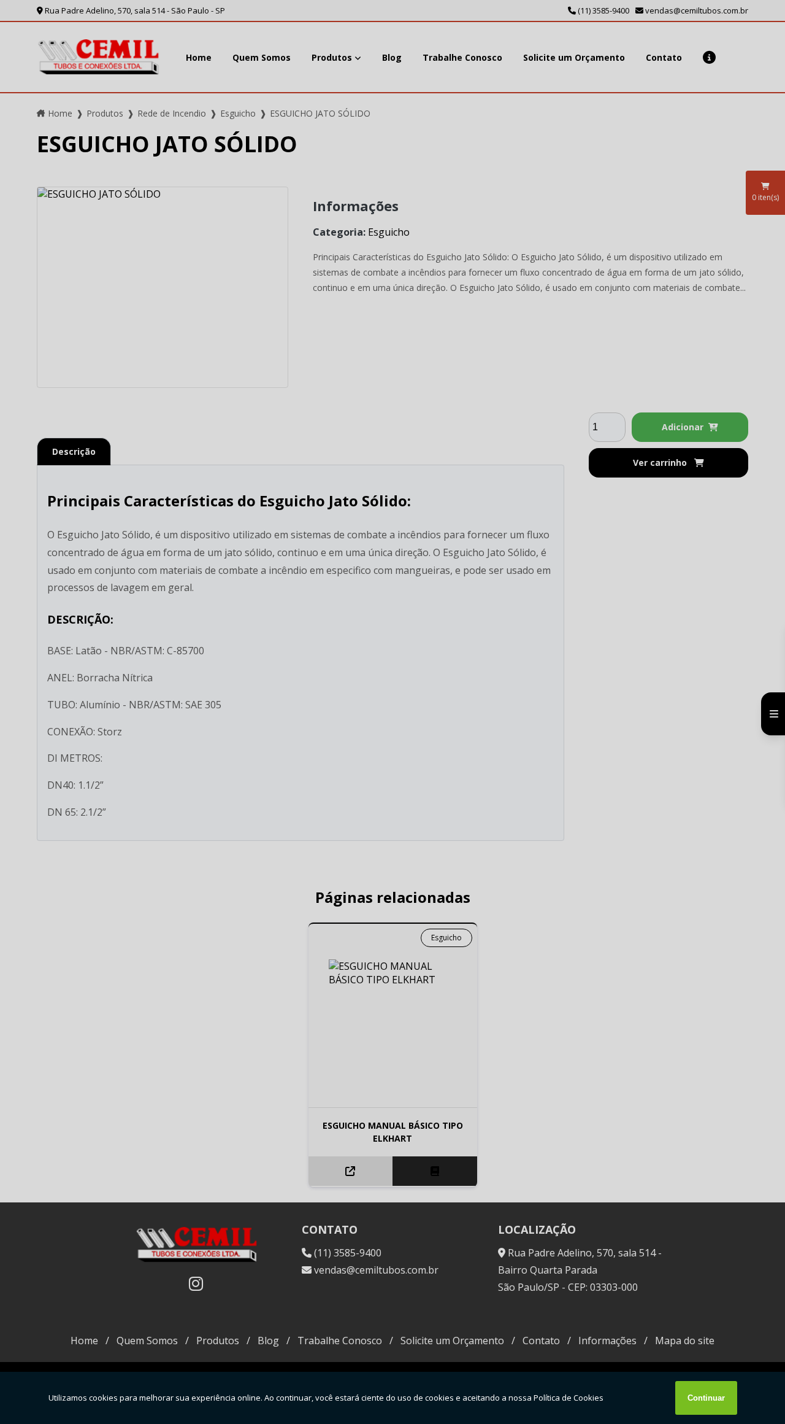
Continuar (706, 1398)
